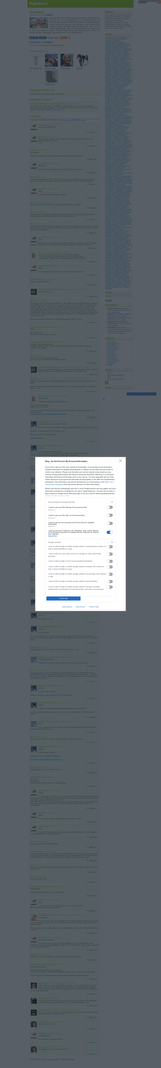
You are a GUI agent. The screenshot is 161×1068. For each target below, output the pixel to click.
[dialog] (80, 534)
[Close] (121, 461)
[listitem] (80, 502)
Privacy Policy (94, 607)
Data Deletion (67, 607)
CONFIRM (63, 598)
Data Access (80, 607)
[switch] (110, 507)
